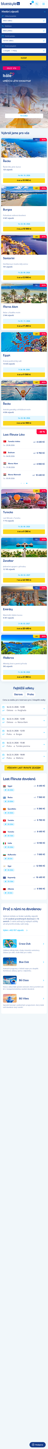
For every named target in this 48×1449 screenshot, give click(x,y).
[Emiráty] (24, 596)
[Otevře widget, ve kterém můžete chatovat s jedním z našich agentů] (37, 1445)
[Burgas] (24, 196)
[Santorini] (24, 245)
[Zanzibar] (24, 547)
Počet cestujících (10, 46)
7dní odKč (24, 580)
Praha (30, 694)
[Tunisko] (24, 822)
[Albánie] (24, 891)
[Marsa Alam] (24, 293)
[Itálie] (24, 845)
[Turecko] (24, 499)
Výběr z (13, 930)
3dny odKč (24, 229)
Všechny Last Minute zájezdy (24, 768)
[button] (24, 11)
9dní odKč (24, 326)
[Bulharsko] (24, 857)
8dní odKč (24, 180)
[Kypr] (24, 868)
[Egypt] (24, 342)
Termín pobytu (10, 36)
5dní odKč (24, 277)
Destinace (8, 26)
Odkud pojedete (10, 16)
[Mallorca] (24, 644)
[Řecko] (24, 147)
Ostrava (18, 694)
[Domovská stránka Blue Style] (10, 4)
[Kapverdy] (24, 879)
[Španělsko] (24, 811)
